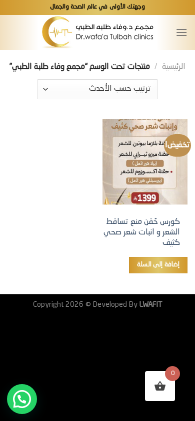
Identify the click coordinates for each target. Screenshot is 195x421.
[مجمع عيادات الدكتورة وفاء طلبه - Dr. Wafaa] (98, 32)
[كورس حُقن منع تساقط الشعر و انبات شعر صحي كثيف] (145, 161)
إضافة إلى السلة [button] (158, 264)
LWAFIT (150, 304)
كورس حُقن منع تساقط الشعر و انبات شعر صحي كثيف (142, 232)
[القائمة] (182, 32)
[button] (22, 399)
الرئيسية (174, 67)
